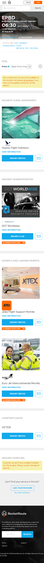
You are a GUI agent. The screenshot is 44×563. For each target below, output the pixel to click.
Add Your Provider (22, 488)
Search (27, 534)
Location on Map (9, 37)
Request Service (17, 158)
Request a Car (17, 236)
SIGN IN (28, 2)
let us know (28, 80)
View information (11, 152)
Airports (38, 8)
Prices (5, 66)
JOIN (38, 2)
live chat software (22, 493)
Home (4, 543)
